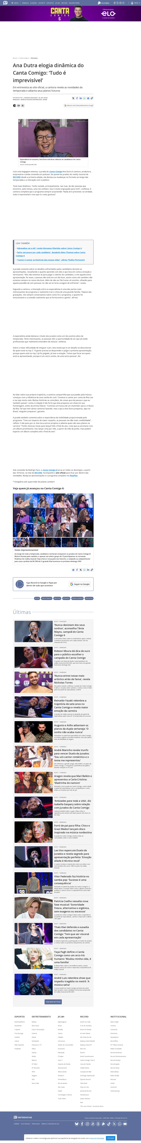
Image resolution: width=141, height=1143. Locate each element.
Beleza (34, 1022)
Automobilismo (20, 1022)
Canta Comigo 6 (24, 58)
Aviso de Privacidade (97, 1138)
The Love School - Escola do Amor (91, 1106)
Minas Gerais (62, 1072)
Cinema (34, 1033)
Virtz (33, 1079)
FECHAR (111, 1138)
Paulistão (18, 1049)
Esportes (50, 3)
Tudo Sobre (62, 1099)
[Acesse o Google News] (88, 98)
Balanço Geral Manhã (87, 1041)
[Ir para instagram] (120, 3)
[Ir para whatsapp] (119, 1124)
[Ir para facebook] (114, 3)
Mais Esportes (19, 1045)
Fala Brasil (83, 1083)
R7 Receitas (36, 1068)
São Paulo (61, 1087)
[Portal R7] (5, 3)
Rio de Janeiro (62, 1083)
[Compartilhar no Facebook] (77, 98)
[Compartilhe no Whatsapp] (84, 98)
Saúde (60, 1091)
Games (34, 1053)
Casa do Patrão (85, 1064)
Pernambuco (62, 1079)
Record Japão (114, 1064)
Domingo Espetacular (87, 1076)
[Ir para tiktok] (109, 1124)
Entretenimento (41, 1016)
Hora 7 (60, 1060)
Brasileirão (18, 1026)
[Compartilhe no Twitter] (73, 98)
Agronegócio (62, 1022)
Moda (34, 1056)
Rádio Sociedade (116, 1049)
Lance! (17, 1041)
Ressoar (113, 1079)
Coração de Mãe (85, 1072)
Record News (74, 3)
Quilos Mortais (85, 1099)
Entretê (42, 3)
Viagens (34, 1076)
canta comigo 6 (47, 598)
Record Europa (115, 1060)
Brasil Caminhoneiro (87, 1056)
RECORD (37, 598)
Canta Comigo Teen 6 (87, 1060)
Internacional (62, 1068)
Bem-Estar (35, 1026)
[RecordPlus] (103, 3)
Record (64, 3)
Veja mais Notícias (53, 1002)
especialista (89, 598)
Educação (61, 1053)
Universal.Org (114, 1091)
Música (34, 1060)
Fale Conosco (25, 1124)
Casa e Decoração (38, 1029)
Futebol (17, 1037)
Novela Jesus (84, 1095)
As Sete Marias (85, 1033)
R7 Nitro (34, 1064)
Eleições (33, 3)
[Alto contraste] (14, 105)
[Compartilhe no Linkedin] (81, 98)
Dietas (34, 1037)
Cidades (60, 1037)
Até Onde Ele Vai (85, 1037)
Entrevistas (34, 58)
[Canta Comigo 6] (70, 13)
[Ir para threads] (98, 1124)
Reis (81, 1102)
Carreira (113, 1026)
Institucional (118, 1016)
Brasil (60, 1026)
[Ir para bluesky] (76, 1124)
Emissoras (113, 1033)
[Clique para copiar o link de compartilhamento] (92, 98)
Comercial (113, 1029)
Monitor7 (61, 1076)
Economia (61, 1049)
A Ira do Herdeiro (86, 1026)
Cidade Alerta (84, 1068)
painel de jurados (77, 598)
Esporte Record (85, 1079)
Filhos (34, 1049)
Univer (112, 1083)
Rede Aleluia (114, 1072)
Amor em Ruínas (85, 1029)
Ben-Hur (83, 1049)
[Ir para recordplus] (103, 1124)
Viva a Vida (35, 1083)
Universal (113, 1087)
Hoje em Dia (84, 1087)
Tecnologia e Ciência (65, 1095)
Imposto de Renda (64, 1064)
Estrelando (35, 1041)
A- (23, 105)
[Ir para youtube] (125, 1124)
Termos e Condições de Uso (50, 1124)
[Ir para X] (117, 3)
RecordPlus (114, 1041)
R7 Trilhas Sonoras (116, 1045)
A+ (18, 105)
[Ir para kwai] (93, 1124)
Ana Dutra (57, 598)
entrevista (66, 598)
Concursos (61, 1041)
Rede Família (114, 1076)
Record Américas (116, 1053)
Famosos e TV (36, 1045)
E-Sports (17, 1029)
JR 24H (57, 3)
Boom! (82, 1053)
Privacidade (36, 1124)
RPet (33, 1072)
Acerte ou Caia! (85, 1022)
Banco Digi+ (114, 1022)
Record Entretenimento (118, 1056)
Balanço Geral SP (86, 1045)
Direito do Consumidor (65, 1045)
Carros (60, 1033)
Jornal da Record (85, 1091)
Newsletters (114, 1037)
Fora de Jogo (19, 1033)
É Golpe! (60, 1056)
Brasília (25, 3)
